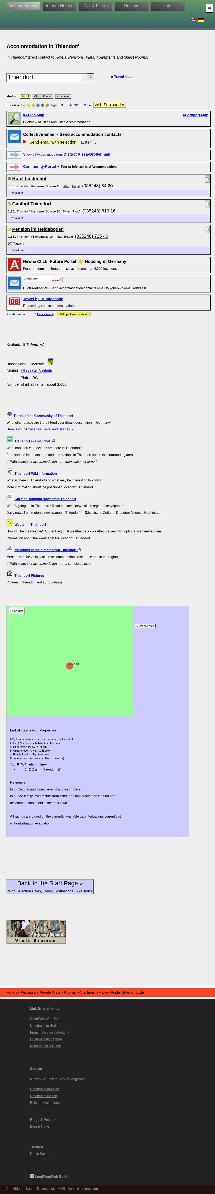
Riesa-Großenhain (36, 371)
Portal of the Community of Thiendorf (43, 416)
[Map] (66, 186)
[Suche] (90, 77)
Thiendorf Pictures (29, 575)
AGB (61, 1188)
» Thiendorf (47, 769)
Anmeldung (15, 1188)
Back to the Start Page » (50, 886)
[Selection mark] (207, 178)
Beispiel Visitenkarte (45, 1103)
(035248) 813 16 (98, 211)
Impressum (89, 1188)
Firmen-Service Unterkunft (49, 1032)
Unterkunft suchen (43, 1096)
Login (30, 1188)
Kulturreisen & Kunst (45, 1046)
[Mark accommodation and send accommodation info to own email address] (43, 279)
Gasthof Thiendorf (31, 203)
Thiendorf (72, 664)
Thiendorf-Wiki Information (35, 473)
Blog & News (40, 1126)
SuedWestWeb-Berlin (46, 1019)
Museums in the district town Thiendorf (46, 550)
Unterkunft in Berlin (44, 1025)
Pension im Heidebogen (38, 229)
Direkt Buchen (40, 1154)
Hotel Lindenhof (29, 178)
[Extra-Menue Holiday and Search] (209, 8)
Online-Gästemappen (46, 1039)
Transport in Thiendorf (33, 441)
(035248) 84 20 (97, 185)
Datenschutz (46, 1188)
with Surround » (109, 104)
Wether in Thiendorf (30, 524)
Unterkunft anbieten (44, 1089)
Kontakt (73, 1188)
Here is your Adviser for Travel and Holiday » (40, 429)
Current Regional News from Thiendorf (45, 499)
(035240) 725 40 (91, 236)
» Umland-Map (145, 626)
